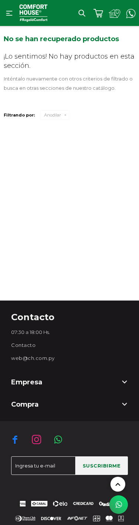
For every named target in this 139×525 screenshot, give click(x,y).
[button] (82, 13)
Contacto (23, 345)
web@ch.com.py (33, 358)
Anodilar (52, 115)
